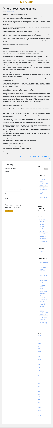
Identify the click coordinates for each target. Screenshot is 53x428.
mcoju (39, 413)
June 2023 (41, 224)
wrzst (39, 372)
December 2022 (42, 236)
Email (6, 193)
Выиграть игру (26, 1)
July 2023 (41, 221)
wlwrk (39, 407)
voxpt (39, 370)
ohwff (39, 383)
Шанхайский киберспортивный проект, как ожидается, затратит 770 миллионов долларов (43, 303)
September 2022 (43, 241)
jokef (39, 394)
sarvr (39, 389)
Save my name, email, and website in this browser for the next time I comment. (13, 206)
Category (41, 251)
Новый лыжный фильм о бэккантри (43, 261)
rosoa (39, 362)
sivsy (39, 356)
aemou (39, 410)
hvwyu (13, 11)
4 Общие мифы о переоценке (43, 281)
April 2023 (41, 229)
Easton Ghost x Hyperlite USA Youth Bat (43, 197)
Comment (7, 171)
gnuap (39, 343)
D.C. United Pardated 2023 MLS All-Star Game (43, 183)
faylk (39, 367)
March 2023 (42, 231)
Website (6, 198)
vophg (39, 340)
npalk (39, 402)
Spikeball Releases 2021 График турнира (43, 293)
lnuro (39, 399)
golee (39, 346)
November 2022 (42, 238)
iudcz (39, 391)
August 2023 (42, 219)
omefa (39, 359)
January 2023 (42, 234)
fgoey (39, 405)
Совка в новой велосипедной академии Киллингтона (42, 268)
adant (39, 380)
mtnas (39, 351)
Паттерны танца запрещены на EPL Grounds (43, 323)
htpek (39, 375)
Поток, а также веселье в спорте (43, 188)
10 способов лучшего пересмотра (42, 286)
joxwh (39, 386)
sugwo (39, 335)
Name (6, 188)
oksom (39, 415)
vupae (39, 378)
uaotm (39, 354)
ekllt (39, 397)
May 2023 (41, 226)
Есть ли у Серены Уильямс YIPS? (43, 178)
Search (39, 166)
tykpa (39, 364)
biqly (39, 348)
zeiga (39, 337)
